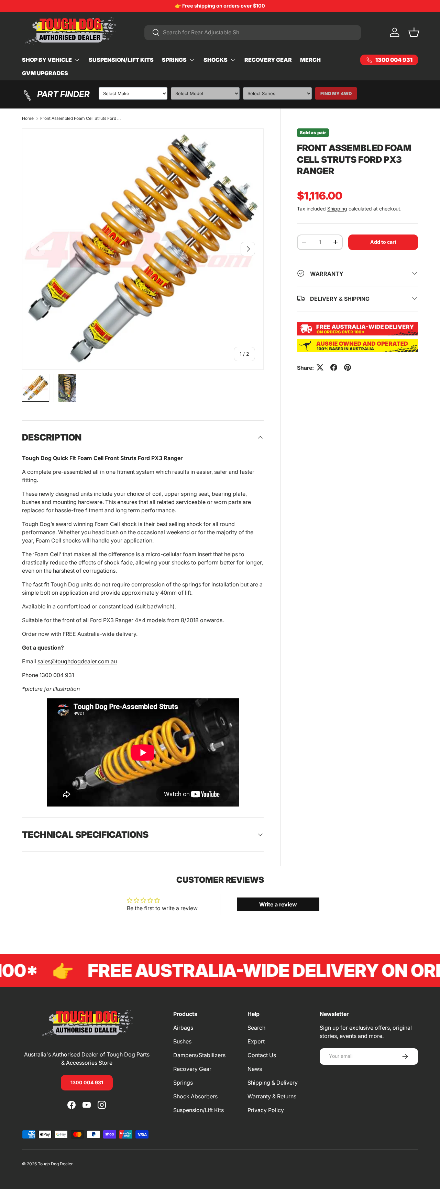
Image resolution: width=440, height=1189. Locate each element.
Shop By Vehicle (47, 59)
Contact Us (262, 1055)
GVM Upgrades (45, 73)
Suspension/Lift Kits (121, 59)
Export (256, 1041)
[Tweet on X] (320, 367)
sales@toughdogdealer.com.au (77, 661)
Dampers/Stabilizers (199, 1055)
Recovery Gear (268, 59)
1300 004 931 (86, 1082)
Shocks (216, 59)
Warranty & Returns (272, 1096)
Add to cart (383, 241)
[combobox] (252, 32)
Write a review (278, 904)
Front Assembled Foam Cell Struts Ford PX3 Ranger (81, 118)
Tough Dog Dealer (55, 1163)
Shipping (337, 208)
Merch (310, 59)
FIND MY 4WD (336, 93)
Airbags (183, 1027)
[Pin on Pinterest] (347, 367)
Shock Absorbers (195, 1096)
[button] (413, 32)
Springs (174, 59)
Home (28, 118)
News (255, 1068)
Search (256, 1027)
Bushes (182, 1041)
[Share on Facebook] (334, 367)
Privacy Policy (266, 1110)
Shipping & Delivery (273, 1082)
